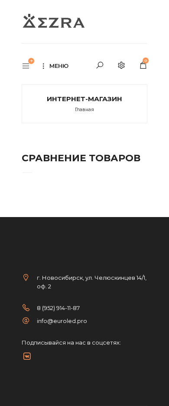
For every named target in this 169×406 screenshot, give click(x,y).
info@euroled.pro (62, 320)
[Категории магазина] (30, 66)
